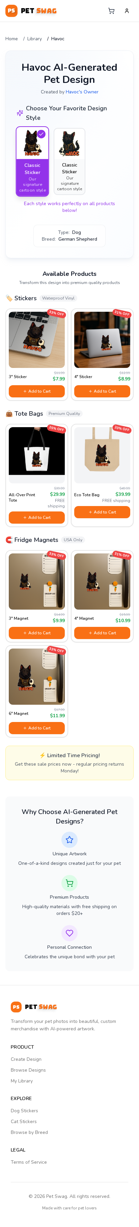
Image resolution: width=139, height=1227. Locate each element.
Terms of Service (29, 1162)
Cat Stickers (24, 1121)
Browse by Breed (29, 1132)
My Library (22, 1081)
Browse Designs (28, 1070)
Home (11, 39)
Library (34, 39)
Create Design (26, 1059)
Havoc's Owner (82, 92)
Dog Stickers (24, 1111)
